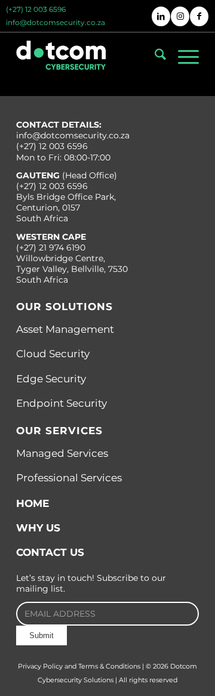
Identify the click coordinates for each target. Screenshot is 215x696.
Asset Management (65, 329)
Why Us (38, 528)
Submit (41, 635)
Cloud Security (53, 354)
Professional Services (69, 478)
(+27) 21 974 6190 (50, 247)
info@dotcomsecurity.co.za (55, 22)
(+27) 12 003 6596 (36, 9)
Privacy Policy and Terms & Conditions (79, 666)
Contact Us (50, 552)
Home (32, 503)
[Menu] (182, 57)
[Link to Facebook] (199, 16)
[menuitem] (36, 6)
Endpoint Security (61, 403)
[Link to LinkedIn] (161, 16)
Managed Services (62, 453)
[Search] (154, 57)
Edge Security (51, 379)
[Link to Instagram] (180, 16)
